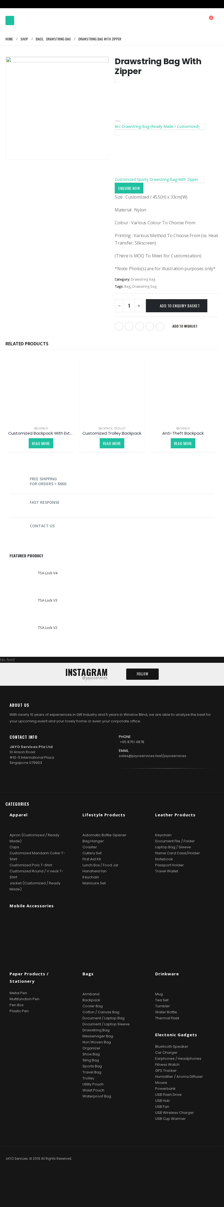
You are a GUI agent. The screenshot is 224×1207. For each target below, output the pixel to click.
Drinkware (167, 973)
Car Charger (166, 1052)
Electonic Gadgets (176, 1034)
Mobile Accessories (32, 905)
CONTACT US (42, 525)
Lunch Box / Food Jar (100, 865)
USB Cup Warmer (170, 1118)
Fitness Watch (167, 1064)
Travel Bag (91, 1072)
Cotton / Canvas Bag (100, 1012)
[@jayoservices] (122, 787)
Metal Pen (18, 993)
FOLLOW (142, 673)
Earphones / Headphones (178, 1058)
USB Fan (162, 1106)
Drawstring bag (143, 279)
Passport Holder (169, 865)
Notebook (164, 859)
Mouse (161, 1082)
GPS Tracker (166, 1070)
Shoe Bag (91, 1054)
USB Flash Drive (168, 1094)
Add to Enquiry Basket (180, 305)
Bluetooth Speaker (171, 1046)
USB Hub (162, 1100)
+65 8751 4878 (132, 741)
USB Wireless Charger (174, 1112)
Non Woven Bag (96, 1042)
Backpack (41, 428)
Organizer (91, 1048)
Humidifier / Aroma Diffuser (179, 1076)
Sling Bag (90, 1060)
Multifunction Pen (24, 999)
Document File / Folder (175, 841)
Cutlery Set (92, 853)
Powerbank (165, 1088)
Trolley (119, 428)
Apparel (19, 814)
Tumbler (162, 1006)
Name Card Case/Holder (177, 853)
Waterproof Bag (96, 1096)
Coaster (89, 847)
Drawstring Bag (96, 1030)
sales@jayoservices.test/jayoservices (152, 755)
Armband (90, 994)
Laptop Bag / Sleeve (173, 847)
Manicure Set (94, 883)
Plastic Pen (19, 1011)
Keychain (90, 877)
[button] (9, 20)
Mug (159, 994)
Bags (88, 973)
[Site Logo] (31, 20)
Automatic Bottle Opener (104, 835)
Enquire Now (129, 188)
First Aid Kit (91, 859)
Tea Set (162, 1000)
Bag (127, 286)
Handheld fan (94, 871)
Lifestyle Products (103, 814)
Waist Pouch (93, 1090)
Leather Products (175, 814)
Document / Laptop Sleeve (106, 1024)
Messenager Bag (97, 1036)
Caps (14, 847)
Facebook (119, 326)
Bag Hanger (93, 841)
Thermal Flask (167, 1018)
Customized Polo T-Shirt (31, 865)
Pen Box (16, 1005)
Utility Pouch (93, 1084)
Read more (41, 443)
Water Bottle (166, 1012)
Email (159, 326)
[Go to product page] (41, 389)
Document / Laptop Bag (103, 1018)
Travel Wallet (166, 871)
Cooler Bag (92, 1006)
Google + (149, 326)
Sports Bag (92, 1066)
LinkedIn (139, 326)
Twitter (129, 326)
